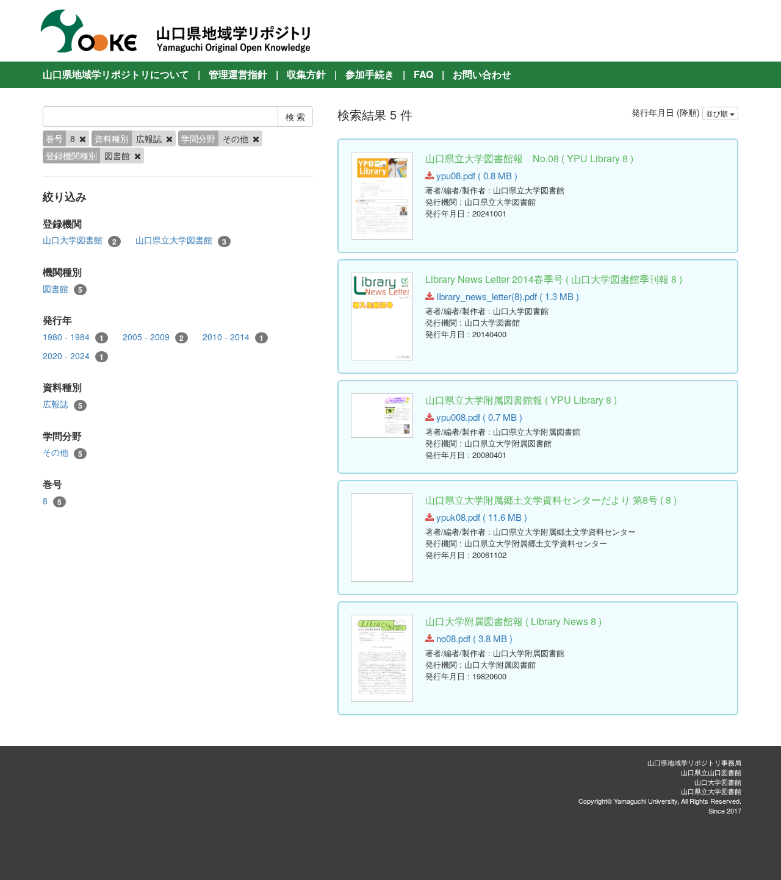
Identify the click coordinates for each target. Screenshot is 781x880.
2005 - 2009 (153, 337)
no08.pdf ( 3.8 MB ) (473, 638)
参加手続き (369, 74)
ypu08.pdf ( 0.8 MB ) (475, 175)
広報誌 (62, 404)
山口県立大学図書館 (180, 240)
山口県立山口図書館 (711, 772)
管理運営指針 (238, 74)
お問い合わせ (482, 74)
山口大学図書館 (80, 240)
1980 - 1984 (73, 337)
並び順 (718, 113)
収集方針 (306, 74)
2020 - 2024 (73, 355)
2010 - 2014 (233, 337)
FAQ (423, 74)
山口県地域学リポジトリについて (116, 74)
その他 (62, 452)
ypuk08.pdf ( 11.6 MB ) (480, 516)
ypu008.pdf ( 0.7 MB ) (478, 416)
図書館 (62, 288)
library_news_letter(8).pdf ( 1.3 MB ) (506, 296)
